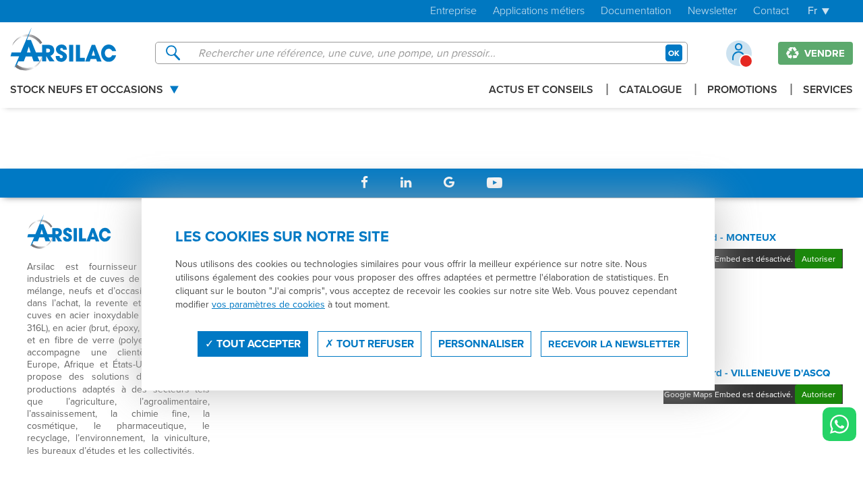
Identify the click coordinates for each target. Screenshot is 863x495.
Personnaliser (481, 343)
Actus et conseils (541, 90)
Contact (771, 11)
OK (674, 53)
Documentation (636, 11)
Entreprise (453, 11)
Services (828, 90)
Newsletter (712, 11)
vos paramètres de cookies (268, 304)
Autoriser (818, 258)
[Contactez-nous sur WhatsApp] (839, 424)
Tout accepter (257, 343)
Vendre (823, 53)
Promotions (742, 90)
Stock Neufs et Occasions (86, 90)
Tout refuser (374, 343)
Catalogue (650, 90)
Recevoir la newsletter (614, 344)
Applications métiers (539, 11)
